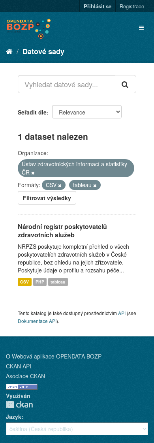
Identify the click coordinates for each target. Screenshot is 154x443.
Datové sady (43, 51)
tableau (58, 282)
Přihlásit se (97, 6)
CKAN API (18, 366)
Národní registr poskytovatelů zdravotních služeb (62, 230)
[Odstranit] (33, 172)
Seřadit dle (32, 112)
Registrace (132, 6)
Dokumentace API (37, 320)
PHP (40, 282)
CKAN (19, 404)
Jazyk (13, 416)
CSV (24, 282)
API (122, 313)
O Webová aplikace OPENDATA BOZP (53, 356)
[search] (125, 84)
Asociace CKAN (25, 376)
